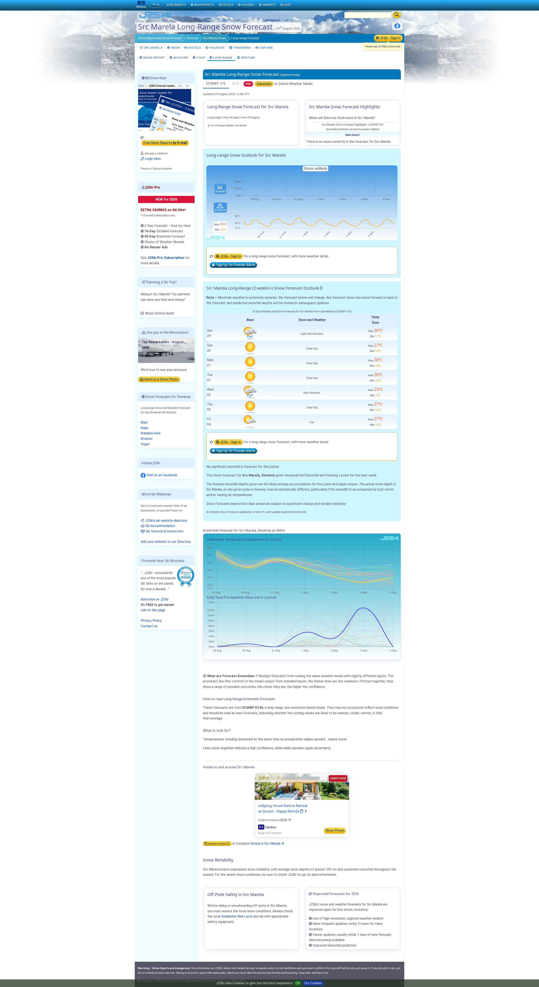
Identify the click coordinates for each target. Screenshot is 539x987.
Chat (287, 4)
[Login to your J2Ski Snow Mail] (166, 107)
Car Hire (266, 47)
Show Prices (335, 830)
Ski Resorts (178, 4)
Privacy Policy (151, 621)
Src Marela (153, 47)
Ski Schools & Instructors (164, 531)
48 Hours (180, 57)
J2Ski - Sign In (390, 38)
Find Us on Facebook (161, 475)
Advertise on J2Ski (154, 599)
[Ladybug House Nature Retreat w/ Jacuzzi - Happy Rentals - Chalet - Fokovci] (302, 786)
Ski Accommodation (159, 526)
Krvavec (147, 439)
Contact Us (149, 626)
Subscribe (264, 84)
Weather (247, 57)
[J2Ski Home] (155, 18)
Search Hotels (216, 843)
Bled (144, 422)
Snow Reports (204, 4)
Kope (144, 428)
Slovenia (192, 38)
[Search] (397, 14)
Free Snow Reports (165, 143)
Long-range (222, 57)
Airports (269, 4)
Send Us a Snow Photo (160, 379)
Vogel (145, 444)
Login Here (152, 159)
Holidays (217, 47)
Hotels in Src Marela (265, 843)
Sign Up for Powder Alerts (235, 265)
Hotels (194, 47)
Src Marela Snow (214, 38)
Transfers (241, 47)
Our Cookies (313, 983)
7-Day (200, 57)
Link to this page (153, 610)
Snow (159, 38)
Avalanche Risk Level (236, 916)
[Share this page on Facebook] (397, 27)
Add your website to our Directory (166, 542)
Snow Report (153, 57)
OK (298, 983)
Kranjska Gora (150, 433)
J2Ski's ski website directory (165, 521)
